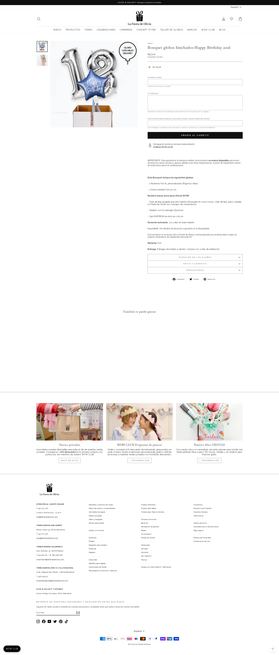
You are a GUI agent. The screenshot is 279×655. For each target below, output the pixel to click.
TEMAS (88, 30)
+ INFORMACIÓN (140, 460)
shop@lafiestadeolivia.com (47, 538)
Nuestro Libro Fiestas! (203, 508)
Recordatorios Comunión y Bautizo (103, 571)
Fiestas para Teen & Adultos (152, 512)
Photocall (92, 549)
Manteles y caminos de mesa (101, 505)
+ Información (209, 460)
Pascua (144, 560)
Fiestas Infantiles (148, 505)
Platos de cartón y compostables (102, 508)
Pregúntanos (195, 270)
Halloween (145, 545)
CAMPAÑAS (126, 30)
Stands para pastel (96, 523)
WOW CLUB (208, 30)
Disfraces (92, 538)
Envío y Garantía (195, 264)
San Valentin (146, 556)
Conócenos (198, 505)
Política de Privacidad (202, 538)
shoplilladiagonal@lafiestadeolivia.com (52, 581)
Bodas (143, 530)
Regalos (92, 552)
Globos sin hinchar (96, 530)
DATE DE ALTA (69, 460)
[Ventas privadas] (69, 422)
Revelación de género (150, 527)
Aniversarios (146, 534)
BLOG (222, 30)
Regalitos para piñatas (98, 545)
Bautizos (144, 523)
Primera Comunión (149, 519)
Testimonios (199, 516)
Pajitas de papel (95, 516)
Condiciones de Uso (202, 541)
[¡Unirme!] (78, 612)
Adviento (145, 552)
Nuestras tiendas (201, 512)
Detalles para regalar (97, 563)
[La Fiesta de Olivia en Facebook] (43, 621)
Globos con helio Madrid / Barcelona (156, 567)
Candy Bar (93, 560)
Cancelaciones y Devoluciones (206, 527)
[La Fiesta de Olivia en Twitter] (55, 621)
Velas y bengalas (96, 519)
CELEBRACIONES (106, 30)
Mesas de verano (148, 538)
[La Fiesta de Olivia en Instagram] (38, 621)
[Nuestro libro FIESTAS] (209, 422)
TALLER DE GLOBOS (171, 30)
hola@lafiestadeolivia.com (47, 517)
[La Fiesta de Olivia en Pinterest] (60, 621)
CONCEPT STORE (146, 30)
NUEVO (57, 30)
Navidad (144, 549)
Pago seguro (199, 530)
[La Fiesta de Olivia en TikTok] (66, 621)
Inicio (150, 43)
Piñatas (92, 541)
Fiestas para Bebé (148, 508)
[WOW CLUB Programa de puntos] (139, 422)
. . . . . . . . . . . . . (95, 527)
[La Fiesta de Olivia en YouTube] (49, 621)
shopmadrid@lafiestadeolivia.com (50, 559)
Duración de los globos (195, 257)
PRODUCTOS (73, 30)
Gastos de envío (200, 523)
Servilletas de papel (97, 512)
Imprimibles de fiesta (98, 567)
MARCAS (192, 30)
